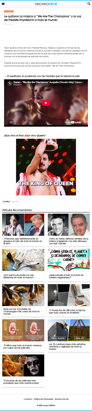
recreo (46, 3)
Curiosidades (9, 11)
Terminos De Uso (62, 399)
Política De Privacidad (43, 399)
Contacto (28, 399)
